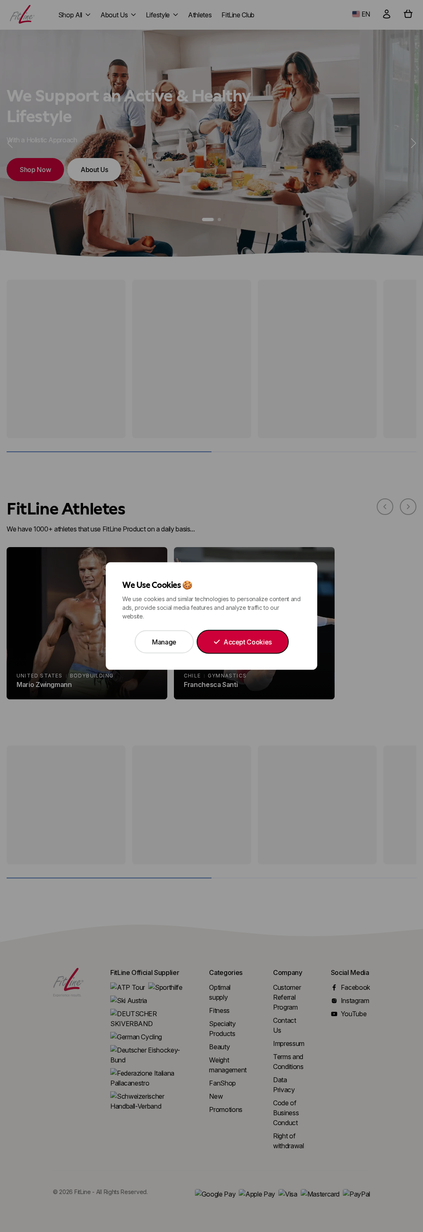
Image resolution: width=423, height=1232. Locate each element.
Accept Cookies (247, 642)
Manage (164, 642)
